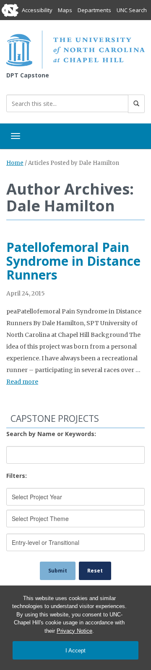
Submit (57, 570)
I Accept (75, 650)
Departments (94, 10)
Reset (95, 570)
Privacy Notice (74, 631)
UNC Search (132, 10)
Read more (22, 381)
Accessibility (37, 10)
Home (14, 163)
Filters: (16, 476)
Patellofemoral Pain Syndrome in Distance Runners (73, 261)
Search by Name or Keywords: (51, 434)
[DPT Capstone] (75, 49)
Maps (65, 10)
